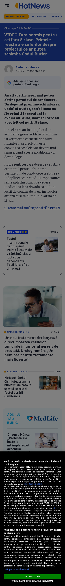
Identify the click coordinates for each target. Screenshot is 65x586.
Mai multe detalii (33, 484)
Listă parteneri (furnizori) (16, 569)
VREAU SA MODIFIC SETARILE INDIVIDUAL (32, 581)
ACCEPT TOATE (32, 576)
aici (54, 508)
